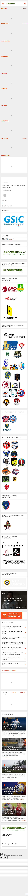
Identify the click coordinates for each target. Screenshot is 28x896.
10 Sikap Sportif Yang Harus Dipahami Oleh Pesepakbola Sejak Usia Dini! (13, 726)
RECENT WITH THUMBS (9, 670)
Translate (10, 239)
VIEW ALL (24, 8)
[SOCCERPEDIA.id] (10, 4)
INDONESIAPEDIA (5, 41)
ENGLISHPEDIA (5, 56)
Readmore (20, 735)
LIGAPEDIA (4, 73)
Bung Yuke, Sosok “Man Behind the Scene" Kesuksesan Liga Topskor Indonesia (13, 812)
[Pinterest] (2, 844)
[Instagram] (15, 844)
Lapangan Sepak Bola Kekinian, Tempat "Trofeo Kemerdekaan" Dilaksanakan (14, 769)
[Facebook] (5, 844)
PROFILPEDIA (4, 138)
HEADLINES (4, 8)
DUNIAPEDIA (4, 106)
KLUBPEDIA (4, 88)
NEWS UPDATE (5, 23)
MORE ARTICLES (5, 155)
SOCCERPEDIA (4, 121)
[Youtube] (8, 844)
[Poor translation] (5, 857)
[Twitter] (12, 844)
